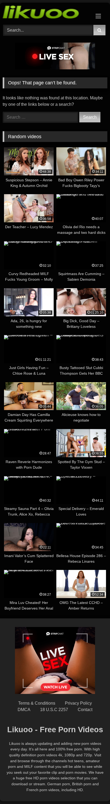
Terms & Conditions (36, 703)
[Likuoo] (45, 13)
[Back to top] (93, 788)
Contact (85, 709)
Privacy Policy (78, 703)
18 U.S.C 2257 (54, 709)
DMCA (24, 709)
